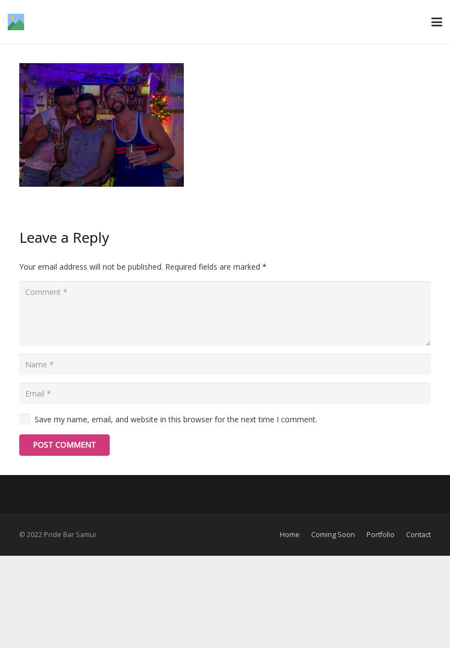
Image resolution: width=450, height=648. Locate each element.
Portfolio (381, 534)
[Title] (16, 22)
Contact (418, 534)
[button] (436, 21)
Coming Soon (333, 534)
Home (290, 534)
